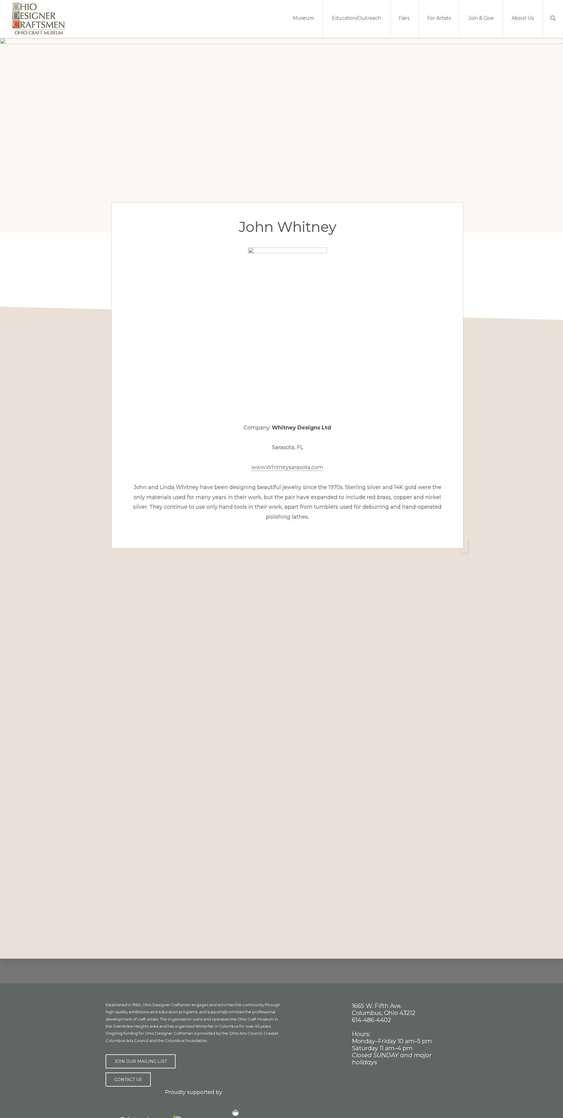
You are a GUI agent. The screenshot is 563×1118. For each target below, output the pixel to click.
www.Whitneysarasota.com (287, 467)
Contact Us (128, 1079)
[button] (553, 17)
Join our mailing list (140, 1061)
